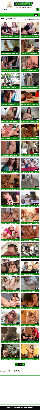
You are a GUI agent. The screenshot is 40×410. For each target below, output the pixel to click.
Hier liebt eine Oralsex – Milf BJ (10, 155)
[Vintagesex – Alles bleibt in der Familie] (10, 164)
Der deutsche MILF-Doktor (29, 257)
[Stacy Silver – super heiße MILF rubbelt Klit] (10, 300)
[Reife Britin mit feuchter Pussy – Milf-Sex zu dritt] (30, 147)
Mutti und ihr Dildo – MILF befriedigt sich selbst (14, 274)
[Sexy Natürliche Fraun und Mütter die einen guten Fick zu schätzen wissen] (30, 113)
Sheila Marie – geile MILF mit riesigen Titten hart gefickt (16, 240)
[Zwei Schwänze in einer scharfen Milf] (10, 317)
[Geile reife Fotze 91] (30, 266)
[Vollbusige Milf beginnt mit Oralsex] (30, 317)
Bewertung (36, 19)
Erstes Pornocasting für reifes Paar (11, 36)
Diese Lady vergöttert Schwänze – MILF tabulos (14, 257)
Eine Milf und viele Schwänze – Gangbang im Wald (15, 70)
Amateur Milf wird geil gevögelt (10, 342)
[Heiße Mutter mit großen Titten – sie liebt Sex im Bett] (30, 164)
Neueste (27, 19)
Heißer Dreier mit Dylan (29, 240)
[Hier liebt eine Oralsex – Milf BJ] (10, 147)
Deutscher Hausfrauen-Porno (10, 359)
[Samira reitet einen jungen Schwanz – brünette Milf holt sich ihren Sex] (10, 113)
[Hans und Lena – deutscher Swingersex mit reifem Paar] (30, 215)
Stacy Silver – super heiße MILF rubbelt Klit (13, 308)
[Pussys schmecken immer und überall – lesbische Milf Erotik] (10, 45)
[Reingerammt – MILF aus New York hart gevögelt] (10, 283)
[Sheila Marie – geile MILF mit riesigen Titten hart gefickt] (10, 232)
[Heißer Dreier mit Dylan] (30, 232)
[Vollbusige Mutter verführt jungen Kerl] (30, 130)
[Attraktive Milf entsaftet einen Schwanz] (30, 300)
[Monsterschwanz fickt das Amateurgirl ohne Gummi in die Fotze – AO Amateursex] (30, 198)
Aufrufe (31, 19)
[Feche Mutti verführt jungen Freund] (30, 334)
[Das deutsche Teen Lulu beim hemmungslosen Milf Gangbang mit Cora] (10, 181)
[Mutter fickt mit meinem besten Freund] (30, 351)
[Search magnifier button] (37, 9)
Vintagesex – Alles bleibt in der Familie (12, 172)
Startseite (3, 371)
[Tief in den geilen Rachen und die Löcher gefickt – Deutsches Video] (10, 130)
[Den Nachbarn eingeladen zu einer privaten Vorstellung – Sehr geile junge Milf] (30, 79)
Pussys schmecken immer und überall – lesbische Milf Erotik (18, 53)
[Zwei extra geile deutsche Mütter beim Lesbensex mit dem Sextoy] (30, 96)
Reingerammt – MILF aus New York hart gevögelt (14, 291)
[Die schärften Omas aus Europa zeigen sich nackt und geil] (30, 181)
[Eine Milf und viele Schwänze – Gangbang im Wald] (10, 62)
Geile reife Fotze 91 (29, 274)
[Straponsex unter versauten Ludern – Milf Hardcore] (10, 215)
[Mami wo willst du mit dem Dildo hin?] (30, 283)
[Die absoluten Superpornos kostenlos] (20, 5)
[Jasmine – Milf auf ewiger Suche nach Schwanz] (10, 198)
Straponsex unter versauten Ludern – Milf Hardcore (15, 223)
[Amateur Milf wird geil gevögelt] (10, 334)
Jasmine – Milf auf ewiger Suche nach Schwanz (14, 206)
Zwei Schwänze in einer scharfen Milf (11, 325)
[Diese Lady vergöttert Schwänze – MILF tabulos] (10, 249)
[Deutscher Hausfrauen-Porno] (10, 351)
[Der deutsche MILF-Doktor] (30, 249)
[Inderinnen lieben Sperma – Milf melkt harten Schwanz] (10, 96)
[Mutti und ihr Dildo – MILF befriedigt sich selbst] (10, 266)
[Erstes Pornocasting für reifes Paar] (10, 28)
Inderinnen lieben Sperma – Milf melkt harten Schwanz (16, 104)
